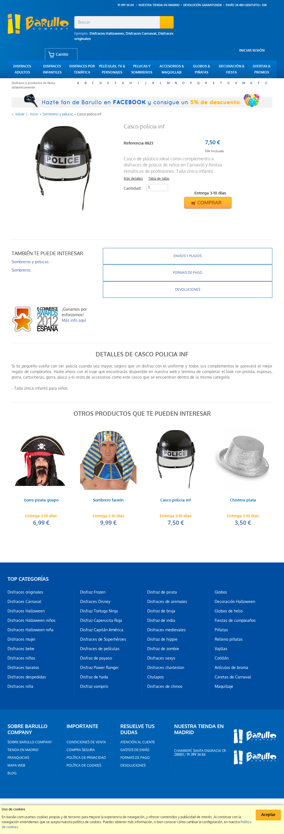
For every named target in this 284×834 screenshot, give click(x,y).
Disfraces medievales (166, 630)
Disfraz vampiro (94, 686)
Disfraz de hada (94, 677)
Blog (12, 773)
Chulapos (155, 677)
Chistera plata (243, 500)
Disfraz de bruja (161, 611)
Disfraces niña (20, 686)
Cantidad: (132, 188)
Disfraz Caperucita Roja (101, 620)
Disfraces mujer (21, 639)
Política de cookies (84, 765)
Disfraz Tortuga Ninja (99, 611)
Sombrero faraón (108, 500)
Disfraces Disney (95, 601)
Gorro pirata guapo (41, 500)
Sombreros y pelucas (57, 114)
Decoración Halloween (235, 601)
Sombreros (21, 270)
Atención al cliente (137, 742)
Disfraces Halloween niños (31, 620)
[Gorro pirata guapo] (41, 459)
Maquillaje (224, 686)
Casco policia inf (175, 500)
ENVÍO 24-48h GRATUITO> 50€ (246, 5)
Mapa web (16, 765)
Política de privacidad (86, 758)
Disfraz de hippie (162, 639)
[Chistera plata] (243, 459)
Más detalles (133, 178)
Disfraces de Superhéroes (103, 639)
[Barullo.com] (38, 23)
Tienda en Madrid (23, 750)
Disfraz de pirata (162, 592)
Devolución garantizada (202, 5)
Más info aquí (74, 320)
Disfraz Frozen (92, 592)
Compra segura (81, 750)
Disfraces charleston (165, 667)
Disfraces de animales (167, 601)
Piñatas (221, 630)
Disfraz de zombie (163, 649)
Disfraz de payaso (96, 658)
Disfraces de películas (100, 649)
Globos (221, 592)
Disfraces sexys (161, 658)
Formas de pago (187, 272)
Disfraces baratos (23, 667)
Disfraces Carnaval (141, 33)
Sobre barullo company (29, 742)
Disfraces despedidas (26, 677)
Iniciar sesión (252, 50)
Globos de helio (229, 611)
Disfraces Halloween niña (30, 630)
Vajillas (221, 649)
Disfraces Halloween (107, 33)
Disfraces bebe (20, 649)
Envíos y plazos (188, 256)
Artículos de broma (231, 667)
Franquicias (18, 758)
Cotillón (222, 658)
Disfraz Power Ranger (99, 667)
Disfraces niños (21, 658)
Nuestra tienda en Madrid (159, 5)
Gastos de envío (134, 750)
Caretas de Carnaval (233, 677)
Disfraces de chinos (164, 686)
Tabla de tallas (158, 178)
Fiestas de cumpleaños (235, 620)
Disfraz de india (161, 620)
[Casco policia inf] (176, 459)
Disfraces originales (25, 592)
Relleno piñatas (229, 639)
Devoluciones (187, 289)
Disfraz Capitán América (101, 630)
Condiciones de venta (86, 742)
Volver (19, 114)
